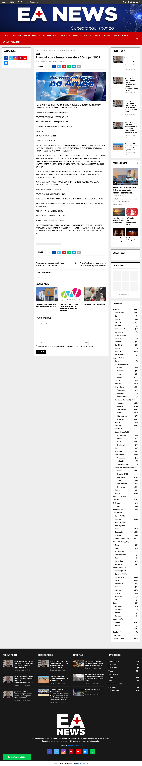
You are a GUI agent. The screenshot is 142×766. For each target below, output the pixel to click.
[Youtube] (78, 751)
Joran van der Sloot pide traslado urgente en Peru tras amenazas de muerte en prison (131, 127)
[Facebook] (49, 751)
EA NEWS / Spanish (11, 42)
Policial (118, 519)
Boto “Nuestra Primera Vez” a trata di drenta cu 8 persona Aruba (90, 264)
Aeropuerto (119, 564)
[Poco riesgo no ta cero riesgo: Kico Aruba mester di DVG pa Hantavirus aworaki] (119, 212)
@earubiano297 (125, 294)
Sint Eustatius (122, 416)
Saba (119, 413)
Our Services (23, 2)
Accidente (118, 606)
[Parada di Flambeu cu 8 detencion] (78, 692)
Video (86, 35)
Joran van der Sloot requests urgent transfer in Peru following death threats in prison (131, 106)
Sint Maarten (121, 409)
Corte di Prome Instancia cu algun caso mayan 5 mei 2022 (46, 305)
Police (117, 422)
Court (119, 374)
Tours (117, 558)
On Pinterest (119, 265)
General (118, 545)
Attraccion (119, 561)
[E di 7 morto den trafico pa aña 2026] (132, 232)
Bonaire (118, 342)
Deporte (17, 35)
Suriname (118, 596)
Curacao (120, 403)
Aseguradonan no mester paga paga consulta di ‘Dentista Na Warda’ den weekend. (69, 307)
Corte (117, 529)
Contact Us (34, 2)
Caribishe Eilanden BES (123, 468)
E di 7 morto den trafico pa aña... (132, 239)
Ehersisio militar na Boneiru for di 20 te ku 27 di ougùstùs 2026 (131, 147)
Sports (117, 380)
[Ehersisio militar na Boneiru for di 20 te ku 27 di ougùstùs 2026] (118, 146)
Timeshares (119, 551)
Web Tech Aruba (81, 763)
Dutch (115, 429)
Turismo (118, 326)
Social (117, 319)
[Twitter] (56, 751)
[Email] (85, 751)
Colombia (120, 393)
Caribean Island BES (122, 400)
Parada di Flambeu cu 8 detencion (93, 690)
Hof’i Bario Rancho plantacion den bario (131, 221)
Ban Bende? (117, 635)
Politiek (118, 493)
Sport (117, 448)
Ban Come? (117, 632)
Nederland (121, 487)
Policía (117, 348)
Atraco (117, 613)
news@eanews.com (75, 745)
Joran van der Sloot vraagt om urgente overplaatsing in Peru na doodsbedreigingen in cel (131, 84)
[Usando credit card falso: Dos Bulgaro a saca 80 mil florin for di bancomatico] (78, 663)
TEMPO (49, 244)
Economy (120, 371)
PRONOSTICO (41, 244)
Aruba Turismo (31, 35)
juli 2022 (56, 244)
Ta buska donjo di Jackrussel (94, 304)
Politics (118, 426)
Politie (117, 490)
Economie (121, 438)
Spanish (116, 309)
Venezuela (119, 332)
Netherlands (121, 419)
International (119, 387)
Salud (117, 316)
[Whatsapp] (92, 751)
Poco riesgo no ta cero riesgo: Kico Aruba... (118, 220)
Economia (119, 532)
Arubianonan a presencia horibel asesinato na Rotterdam (50, 264)
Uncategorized (118, 638)
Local (6, 35)
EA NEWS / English (102, 35)
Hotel (117, 548)
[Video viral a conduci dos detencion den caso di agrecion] (119, 232)
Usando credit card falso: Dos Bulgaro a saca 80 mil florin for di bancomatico (94, 663)
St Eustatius (119, 355)
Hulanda (118, 590)
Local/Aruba (119, 313)
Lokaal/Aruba (120, 432)
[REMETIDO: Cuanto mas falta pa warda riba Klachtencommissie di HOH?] (125, 176)
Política (118, 351)
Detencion (118, 609)
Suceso (64, 35)
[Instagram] (63, 751)
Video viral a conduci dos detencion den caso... (118, 241)
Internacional (50, 35)
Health (119, 368)
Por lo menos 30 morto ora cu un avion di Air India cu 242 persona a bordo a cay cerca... (94, 677)
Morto (76, 35)
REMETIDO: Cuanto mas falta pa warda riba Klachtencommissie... (124, 190)
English (115, 358)
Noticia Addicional (122, 538)
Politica (118, 522)
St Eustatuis (117, 503)
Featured (116, 496)
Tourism (118, 384)
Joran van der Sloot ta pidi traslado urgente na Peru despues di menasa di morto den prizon (131, 62)
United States (122, 396)
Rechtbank (121, 445)
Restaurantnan (120, 555)
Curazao (118, 338)
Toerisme (118, 451)
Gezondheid (121, 435)
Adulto (117, 626)
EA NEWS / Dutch (120, 35)
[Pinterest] (71, 751)
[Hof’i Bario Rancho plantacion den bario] (132, 212)
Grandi (117, 622)
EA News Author (42, 61)
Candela (118, 616)
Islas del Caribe (120, 335)
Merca (117, 593)
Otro (116, 600)
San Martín (119, 345)
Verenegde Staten (123, 464)
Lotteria (118, 535)
